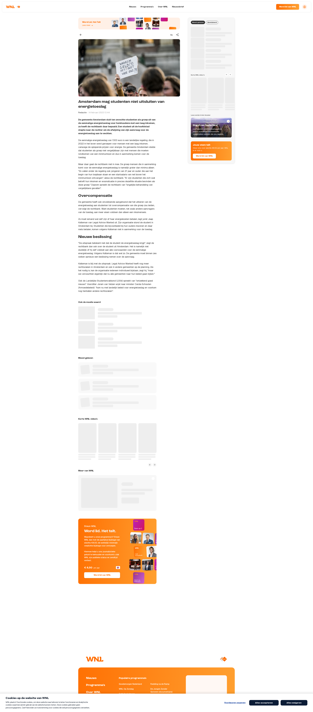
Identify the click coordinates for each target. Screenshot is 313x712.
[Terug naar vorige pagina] (80, 34)
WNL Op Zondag (126, 689)
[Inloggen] (304, 6)
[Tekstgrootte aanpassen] (171, 34)
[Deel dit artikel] (177, 34)
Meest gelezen (198, 22)
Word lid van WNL (287, 7)
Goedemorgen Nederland (130, 684)
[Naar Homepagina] (13, 7)
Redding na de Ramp (159, 684)
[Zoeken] (271, 7)
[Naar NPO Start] (223, 659)
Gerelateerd (212, 22)
